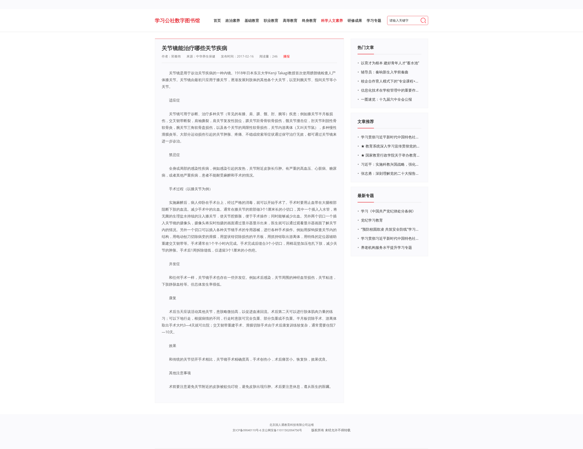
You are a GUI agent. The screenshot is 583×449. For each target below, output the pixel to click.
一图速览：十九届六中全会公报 (386, 99)
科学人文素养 (332, 20)
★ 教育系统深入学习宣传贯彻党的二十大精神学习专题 (390, 146)
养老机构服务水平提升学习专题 (386, 247)
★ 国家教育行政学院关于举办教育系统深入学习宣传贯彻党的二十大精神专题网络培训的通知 (390, 155)
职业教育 (271, 20)
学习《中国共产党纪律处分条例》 (388, 211)
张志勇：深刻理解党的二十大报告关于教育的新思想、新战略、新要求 (390, 173)
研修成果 (355, 20)
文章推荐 (366, 121)
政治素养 (232, 20)
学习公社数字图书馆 (177, 20)
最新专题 (366, 195)
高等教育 (290, 20)
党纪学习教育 (372, 220)
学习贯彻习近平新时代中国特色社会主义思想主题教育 (390, 238)
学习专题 (374, 20)
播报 (286, 56)
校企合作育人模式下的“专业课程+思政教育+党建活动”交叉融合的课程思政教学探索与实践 (390, 81)
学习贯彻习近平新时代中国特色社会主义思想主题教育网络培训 (390, 137)
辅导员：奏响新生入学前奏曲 (384, 72)
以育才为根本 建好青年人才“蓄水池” (390, 62)
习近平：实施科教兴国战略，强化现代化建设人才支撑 (390, 164)
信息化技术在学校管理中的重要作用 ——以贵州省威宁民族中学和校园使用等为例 (390, 90)
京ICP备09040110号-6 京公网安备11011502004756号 (267, 430)
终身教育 (309, 20)
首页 (217, 20)
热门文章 (366, 47)
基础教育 (252, 20)
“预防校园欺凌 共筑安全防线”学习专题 (390, 229)
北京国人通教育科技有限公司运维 (291, 425)
